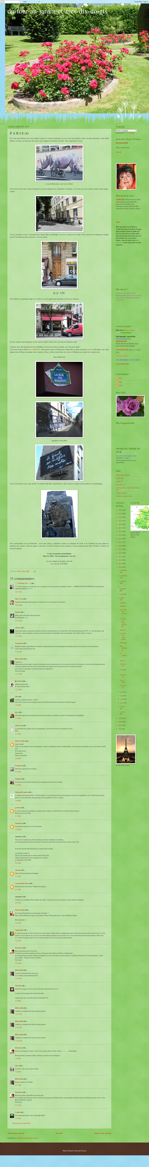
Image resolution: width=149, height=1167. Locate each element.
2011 (120, 563)
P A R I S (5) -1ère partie (123, 636)
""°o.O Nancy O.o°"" (22, 583)
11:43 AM (18, 1014)
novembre (123, 575)
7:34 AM (18, 829)
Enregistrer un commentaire (22, 1123)
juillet (122, 597)
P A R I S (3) (123, 676)
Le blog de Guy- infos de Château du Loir (127, 489)
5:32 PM (18, 876)
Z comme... (123, 655)
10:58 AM (18, 605)
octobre (122, 581)
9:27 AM (18, 1085)
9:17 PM (18, 816)
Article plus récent (15, 1133)
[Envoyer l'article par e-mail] (34, 571)
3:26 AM (18, 923)
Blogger (83, 1151)
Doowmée (18, 948)
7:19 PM (18, 785)
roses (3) (122, 661)
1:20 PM (18, 1058)
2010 (120, 567)
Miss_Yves (18, 599)
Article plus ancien (102, 1133)
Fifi (16, 696)
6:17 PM (18, 889)
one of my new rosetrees (123, 612)
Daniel (17, 612)
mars (122, 703)
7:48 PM (18, 800)
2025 (120, 513)
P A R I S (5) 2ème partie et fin (123, 622)
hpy (16, 712)
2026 (120, 510)
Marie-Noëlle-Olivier (123, 475)
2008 (120, 722)
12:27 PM (18, 689)
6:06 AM (18, 963)
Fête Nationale (123, 648)
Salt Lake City (120, 484)
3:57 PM (18, 1118)
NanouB (118, 152)
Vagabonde (19, 930)
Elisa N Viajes (20, 741)
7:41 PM (18, 1072)
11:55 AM (18, 674)
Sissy (17, 1065)
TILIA (118, 222)
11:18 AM (18, 620)
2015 (120, 549)
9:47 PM (18, 903)
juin (121, 692)
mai (121, 695)
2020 (120, 531)
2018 (120, 538)
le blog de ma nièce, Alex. (124, 496)
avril (122, 699)
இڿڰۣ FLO (18, 681)
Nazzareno (18, 643)
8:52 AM (18, 863)
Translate (131, 133)
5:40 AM (18, 941)
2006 (120, 729)
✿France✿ (19, 659)
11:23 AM (18, 636)
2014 (120, 553)
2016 (120, 546)
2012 (120, 560)
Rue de (34, 349)
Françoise (18, 765)
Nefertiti (18, 986)
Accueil (59, 1133)
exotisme (123, 603)
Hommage (123, 642)
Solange (18, 779)
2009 (120, 718)
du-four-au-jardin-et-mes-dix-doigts (57, 10)
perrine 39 (119, 481)
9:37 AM (18, 1105)
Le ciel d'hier (122, 681)
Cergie (17, 1112)
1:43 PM (18, 1001)
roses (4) (122, 630)
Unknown (18, 823)
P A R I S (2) (123, 686)
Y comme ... (123, 670)
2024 (120, 517)
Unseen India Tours (22, 883)
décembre (123, 570)
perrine (17, 807)
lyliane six (18, 725)
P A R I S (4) (123, 665)
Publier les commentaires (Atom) (27, 1138)
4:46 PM (18, 758)
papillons (123, 606)
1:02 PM (18, 705)
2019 (120, 535)
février (122, 706)
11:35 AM (18, 652)
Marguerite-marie (21, 792)
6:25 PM (18, 772)
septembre (123, 589)
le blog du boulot (121, 493)
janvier (122, 712)
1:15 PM (18, 718)
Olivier (17, 628)
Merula (17, 870)
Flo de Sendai (19, 910)
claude (120, 378)
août (122, 594)
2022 (120, 524)
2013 (120, 556)
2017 (120, 542)
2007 (120, 725)
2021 (120, 528)
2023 (120, 521)
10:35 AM (18, 592)
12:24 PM (18, 978)
